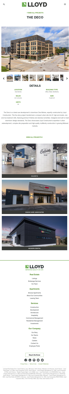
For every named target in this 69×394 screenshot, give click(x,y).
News (34, 338)
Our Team (34, 284)
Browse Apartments (34, 293)
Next (1, 72)
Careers (34, 340)
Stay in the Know (34, 355)
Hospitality (34, 315)
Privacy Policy (23, 364)
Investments (34, 323)
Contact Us (34, 343)
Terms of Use (33, 364)
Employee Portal (34, 346)
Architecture (34, 313)
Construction (34, 307)
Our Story (35, 332)
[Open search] (4, 4)
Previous (3, 24)
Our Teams (34, 335)
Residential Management (34, 321)
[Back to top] (62, 381)
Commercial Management (34, 318)
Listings (34, 278)
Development (34, 310)
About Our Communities (34, 295)
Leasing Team (34, 298)
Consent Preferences (43, 364)
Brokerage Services (34, 281)
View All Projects (35, 13)
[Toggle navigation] (65, 4)
